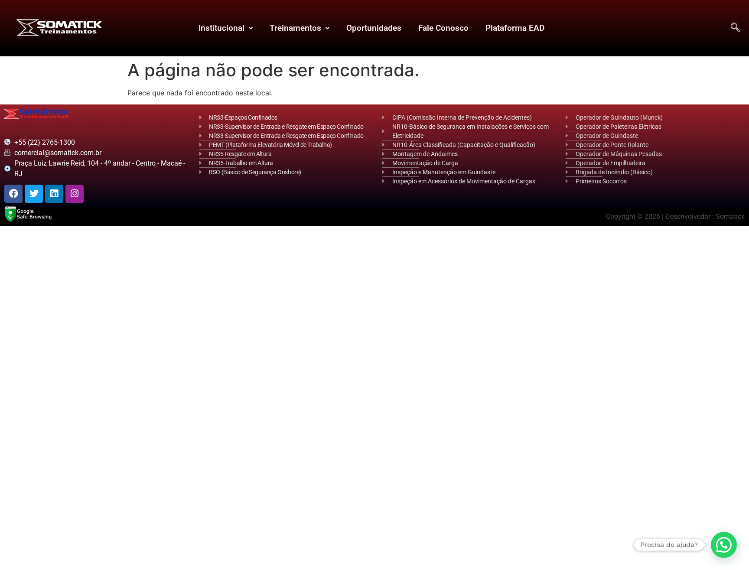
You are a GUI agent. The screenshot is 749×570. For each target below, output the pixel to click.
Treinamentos (295, 28)
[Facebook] (13, 194)
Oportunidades (373, 28)
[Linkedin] (54, 194)
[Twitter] (34, 194)
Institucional (221, 28)
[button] (225, 28)
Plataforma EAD (514, 28)
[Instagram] (74, 194)
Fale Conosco (443, 28)
